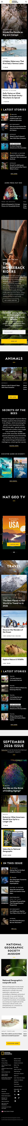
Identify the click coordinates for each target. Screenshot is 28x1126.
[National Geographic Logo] (7, 1054)
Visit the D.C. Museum (19, 1073)
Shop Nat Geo (17, 1071)
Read (6, 67)
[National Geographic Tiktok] (19, 1098)
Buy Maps (16, 1067)
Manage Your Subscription (4, 1098)
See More (14, 173)
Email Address (6, 329)
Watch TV (16, 1075)
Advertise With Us (18, 1086)
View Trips (6, 663)
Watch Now (14, 445)
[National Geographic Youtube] (18, 1094)
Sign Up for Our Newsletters (5, 1104)
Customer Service (5, 1093)
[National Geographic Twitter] (15, 1094)
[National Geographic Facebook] (18, 1091)
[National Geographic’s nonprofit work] (14, 985)
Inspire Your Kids (17, 1069)
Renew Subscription (6, 1095)
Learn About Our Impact (19, 1077)
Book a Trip (16, 1065)
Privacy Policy (5, 1063)
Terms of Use (4, 1060)
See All (14, 928)
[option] (12, 197)
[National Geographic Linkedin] (15, 1098)
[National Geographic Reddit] (15, 1101)
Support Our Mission (18, 1080)
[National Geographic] (14, 1)
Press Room (16, 1084)
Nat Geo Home (17, 1060)
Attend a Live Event (18, 1063)
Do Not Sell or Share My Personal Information (7, 1078)
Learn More (7, 855)
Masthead (16, 1082)
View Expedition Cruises (12, 636)
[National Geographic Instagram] (15, 1091)
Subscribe (4, 750)
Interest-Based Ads (6, 1072)
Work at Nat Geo (5, 1101)
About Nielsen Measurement (5, 1075)
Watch (6, 101)
